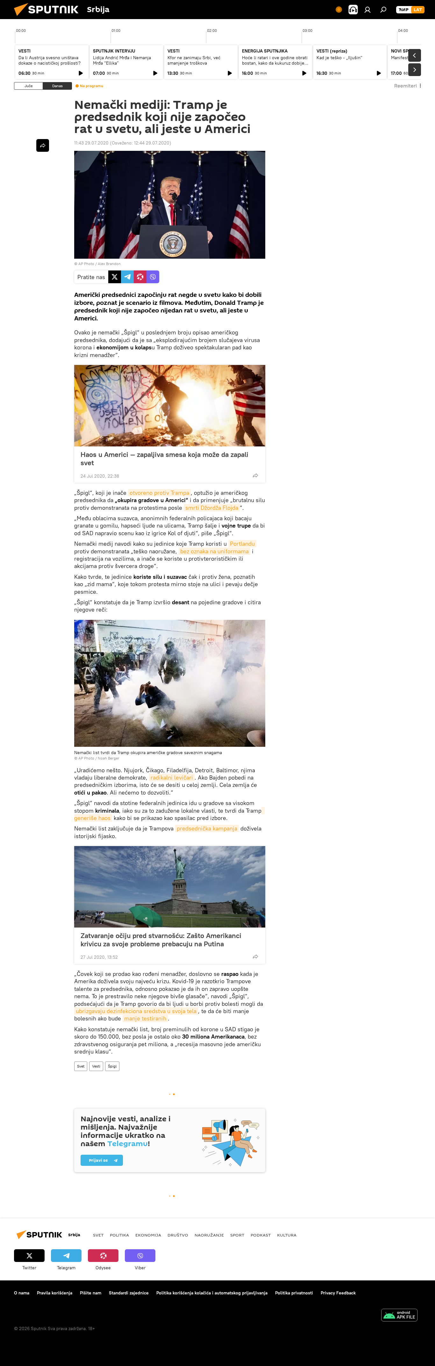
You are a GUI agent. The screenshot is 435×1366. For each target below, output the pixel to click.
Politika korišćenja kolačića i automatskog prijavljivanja (211, 1293)
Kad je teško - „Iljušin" (339, 57)
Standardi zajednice (129, 1293)
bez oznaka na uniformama (214, 551)
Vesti (96, 1066)
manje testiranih (145, 1018)
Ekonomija (148, 1235)
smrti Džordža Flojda (211, 507)
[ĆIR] (403, 10)
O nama (21, 1293)
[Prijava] (367, 9)
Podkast (261, 1235)
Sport (237, 1235)
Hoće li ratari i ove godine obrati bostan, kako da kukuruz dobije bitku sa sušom (275, 63)
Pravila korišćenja (54, 1293)
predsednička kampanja (207, 828)
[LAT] (417, 10)
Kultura (286, 1235)
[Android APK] (399, 1316)
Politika (119, 1235)
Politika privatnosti (294, 1293)
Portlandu (242, 543)
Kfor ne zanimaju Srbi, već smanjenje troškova (194, 60)
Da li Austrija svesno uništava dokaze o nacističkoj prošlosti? (49, 60)
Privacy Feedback (338, 1293)
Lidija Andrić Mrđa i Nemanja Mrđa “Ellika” (122, 60)
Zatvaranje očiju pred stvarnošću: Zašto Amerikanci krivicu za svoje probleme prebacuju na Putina (161, 939)
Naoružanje (209, 1235)
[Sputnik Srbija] (49, 17)
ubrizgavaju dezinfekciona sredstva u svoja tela (136, 1011)
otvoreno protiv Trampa (159, 492)
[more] (255, 475)
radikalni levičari (172, 777)
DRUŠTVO (178, 1235)
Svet (80, 1066)
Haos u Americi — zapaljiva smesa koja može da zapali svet (164, 458)
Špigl (112, 1066)
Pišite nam (90, 1293)
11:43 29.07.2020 (91, 143)
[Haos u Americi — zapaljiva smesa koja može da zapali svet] (169, 405)
